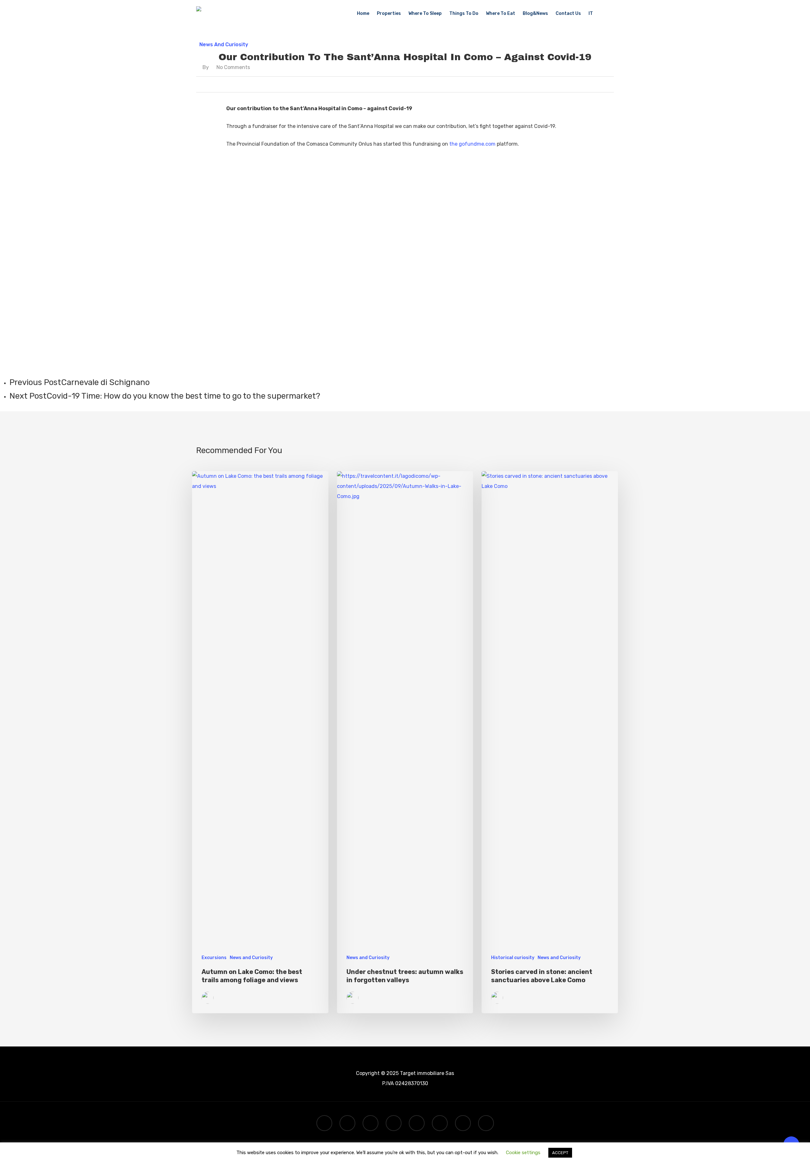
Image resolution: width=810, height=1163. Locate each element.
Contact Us (568, 13)
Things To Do (463, 13)
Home (363, 13)
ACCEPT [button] (560, 1152)
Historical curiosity (512, 957)
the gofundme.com (472, 144)
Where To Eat (500, 13)
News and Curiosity (223, 44)
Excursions (214, 957)
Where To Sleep (425, 13)
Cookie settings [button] (523, 1152)
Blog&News (535, 13)
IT (591, 13)
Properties (389, 13)
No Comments (233, 67)
